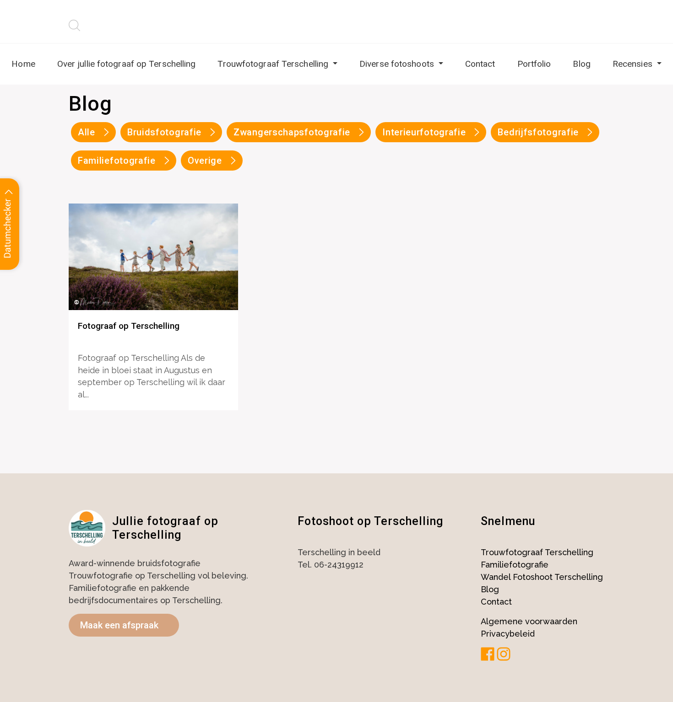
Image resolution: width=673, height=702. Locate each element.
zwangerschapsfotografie (291, 132)
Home (23, 64)
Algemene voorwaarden (529, 621)
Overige (205, 160)
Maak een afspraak (119, 625)
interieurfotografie (424, 132)
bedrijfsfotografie (538, 132)
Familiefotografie (514, 564)
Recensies (634, 64)
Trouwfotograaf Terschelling (274, 64)
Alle (86, 132)
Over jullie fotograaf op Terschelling (126, 64)
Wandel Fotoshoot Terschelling (542, 577)
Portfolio (534, 64)
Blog (581, 64)
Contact (480, 64)
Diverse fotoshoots (397, 64)
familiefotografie (117, 160)
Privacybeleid (508, 633)
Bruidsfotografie (164, 132)
